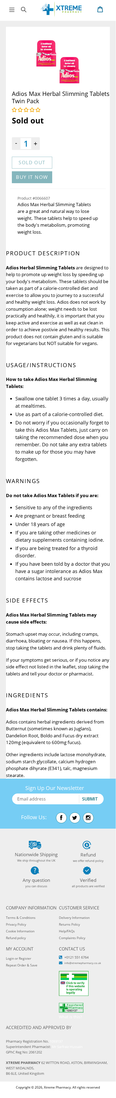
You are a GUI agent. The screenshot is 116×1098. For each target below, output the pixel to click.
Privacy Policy (16, 924)
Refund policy (16, 938)
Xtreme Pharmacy (57, 1087)
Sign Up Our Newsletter (54, 788)
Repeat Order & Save (21, 965)
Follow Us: (34, 817)
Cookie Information (20, 931)
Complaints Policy (72, 938)
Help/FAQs (67, 931)
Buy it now (32, 177)
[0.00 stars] (27, 109)
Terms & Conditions (21, 917)
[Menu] (12, 9)
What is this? (70, 1016)
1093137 (56, 1041)
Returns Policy (69, 924)
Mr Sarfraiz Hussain (67, 1046)
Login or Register (18, 958)
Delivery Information (74, 917)
